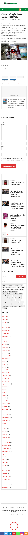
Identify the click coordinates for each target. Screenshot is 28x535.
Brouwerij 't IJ (5, 291)
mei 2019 (4, 319)
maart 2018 (5, 347)
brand (8, 289)
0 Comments (13, 186)
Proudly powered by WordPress (8, 514)
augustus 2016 (5, 386)
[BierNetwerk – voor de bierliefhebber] (10, 3)
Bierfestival (5, 287)
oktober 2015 (5, 414)
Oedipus (21, 302)
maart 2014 (5, 468)
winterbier (5, 308)
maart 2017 (5, 370)
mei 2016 (4, 395)
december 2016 (6, 375)
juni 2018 (4, 339)
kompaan (18, 300)
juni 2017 (4, 361)
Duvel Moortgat (6, 297)
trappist (15, 306)
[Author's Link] (5, 103)
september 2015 (6, 417)
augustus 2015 (5, 420)
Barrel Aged (17, 285)
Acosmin (14, 516)
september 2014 (6, 451)
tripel (20, 306)
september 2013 (6, 485)
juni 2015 (4, 426)
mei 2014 (4, 462)
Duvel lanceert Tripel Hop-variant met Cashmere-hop (17, 227)
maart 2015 (5, 434)
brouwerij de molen (13, 291)
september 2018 (6, 336)
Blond (14, 287)
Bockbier (22, 287)
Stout (4, 306)
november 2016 (6, 378)
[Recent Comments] (7, 234)
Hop (20, 297)
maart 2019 (5, 325)
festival (16, 297)
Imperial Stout (5, 300)
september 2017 (6, 358)
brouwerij (21, 289)
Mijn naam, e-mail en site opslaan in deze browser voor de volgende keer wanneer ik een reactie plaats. (13, 160)
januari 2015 (5, 440)
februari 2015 (5, 437)
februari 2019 (5, 328)
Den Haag (10, 295)
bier (21, 285)
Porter (10, 304)
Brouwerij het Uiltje (6, 293)
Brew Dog (12, 83)
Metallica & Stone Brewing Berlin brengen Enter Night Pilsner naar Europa (17, 205)
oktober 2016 (5, 381)
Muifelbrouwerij (16, 302)
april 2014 (4, 465)
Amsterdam (5, 285)
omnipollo (5, 304)
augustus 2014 (5, 454)
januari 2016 (5, 406)
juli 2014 (4, 456)
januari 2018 (5, 353)
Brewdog (16, 289)
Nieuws (19, 19)
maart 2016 (5, 400)
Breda (12, 289)
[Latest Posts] (4, 234)
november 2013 (6, 479)
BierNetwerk (14, 507)
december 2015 (6, 409)
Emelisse (12, 297)
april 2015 (4, 431)
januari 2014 (5, 473)
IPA (10, 300)
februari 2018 (5, 350)
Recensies (12, 180)
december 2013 (6, 476)
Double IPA (15, 295)
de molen (5, 295)
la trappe (4, 302)
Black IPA (10, 287)
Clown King (17, 83)
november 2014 (6, 445)
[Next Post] (20, 89)
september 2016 (6, 384)
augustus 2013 (5, 487)
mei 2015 (4, 428)
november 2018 (6, 330)
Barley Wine (8, 83)
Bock (18, 287)
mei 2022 (4, 316)
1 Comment (12, 230)
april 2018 (4, 344)
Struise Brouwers (9, 306)
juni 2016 (4, 392)
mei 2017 (4, 364)
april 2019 (4, 322)
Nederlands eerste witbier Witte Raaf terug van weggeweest (16, 193)
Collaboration (14, 293)
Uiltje (23, 306)
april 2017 (4, 367)
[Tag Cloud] (11, 234)
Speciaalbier (20, 304)
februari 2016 (5, 403)
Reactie (3, 124)
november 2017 (6, 356)
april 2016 (4, 398)
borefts (4, 289)
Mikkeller (9, 302)
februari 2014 (5, 471)
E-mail (3, 146)
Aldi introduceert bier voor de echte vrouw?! (17, 216)
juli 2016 (4, 389)
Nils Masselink (12, 19)
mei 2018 (4, 342)
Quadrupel (14, 304)
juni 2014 (4, 459)
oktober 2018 (5, 333)
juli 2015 (4, 423)
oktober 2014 (5, 448)
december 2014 (6, 442)
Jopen (13, 300)
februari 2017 (5, 372)
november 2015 (6, 412)
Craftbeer (20, 293)
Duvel (20, 295)
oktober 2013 (5, 482)
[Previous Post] (8, 89)
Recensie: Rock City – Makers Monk (17, 183)
